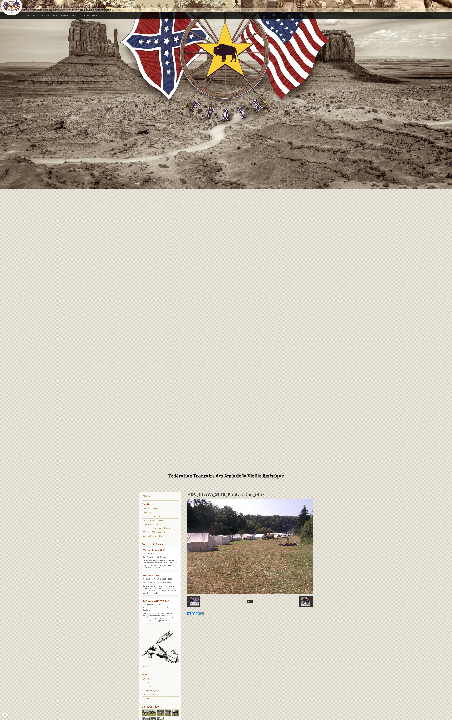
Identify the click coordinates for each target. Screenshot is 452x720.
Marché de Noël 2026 (154, 550)
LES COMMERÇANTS (151, 690)
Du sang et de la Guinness (153, 520)
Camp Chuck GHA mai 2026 (153, 516)
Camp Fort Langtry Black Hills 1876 (156, 528)
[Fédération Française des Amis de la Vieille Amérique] (12, 6)
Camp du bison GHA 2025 (153, 536)
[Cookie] (5, 715)
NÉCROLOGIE (148, 698)
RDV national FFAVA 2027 (156, 601)
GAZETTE (64, 15)
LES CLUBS (50, 15)
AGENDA (85, 15)
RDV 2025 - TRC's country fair (154, 532)
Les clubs (146, 683)
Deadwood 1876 (151, 575)
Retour (250, 601)
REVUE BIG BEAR (149, 687)
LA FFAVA (37, 15)
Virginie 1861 (148, 512)
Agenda (146, 666)
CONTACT (96, 15)
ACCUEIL (26, 15)
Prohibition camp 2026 (151, 524)
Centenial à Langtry (150, 509)
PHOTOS (75, 15)
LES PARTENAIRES (150, 694)
